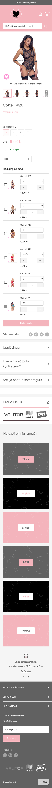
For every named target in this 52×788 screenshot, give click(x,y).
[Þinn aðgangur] (40, 14)
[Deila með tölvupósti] (47, 334)
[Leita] (45, 26)
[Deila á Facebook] (31, 334)
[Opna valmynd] (4, 14)
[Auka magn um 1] (28, 159)
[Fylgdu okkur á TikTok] (16, 755)
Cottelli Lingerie (10, 112)
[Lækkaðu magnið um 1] (13, 159)
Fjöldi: (5, 158)
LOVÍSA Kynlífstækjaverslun (26, 2)
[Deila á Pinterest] (36, 334)
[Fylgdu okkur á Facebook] (5, 755)
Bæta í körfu (26, 323)
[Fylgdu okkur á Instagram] (10, 755)
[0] (47, 14)
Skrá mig (11, 738)
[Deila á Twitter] (42, 334)
